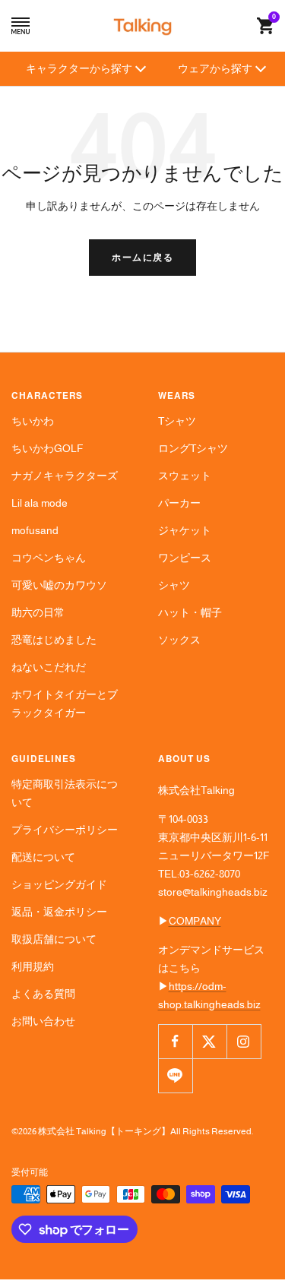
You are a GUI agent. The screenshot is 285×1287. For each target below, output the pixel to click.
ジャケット (184, 530)
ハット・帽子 (190, 612)
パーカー (179, 503)
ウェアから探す (215, 68)
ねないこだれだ (48, 667)
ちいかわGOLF (47, 448)
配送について (43, 857)
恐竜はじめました (54, 640)
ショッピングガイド (59, 884)
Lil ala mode (39, 503)
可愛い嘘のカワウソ (59, 585)
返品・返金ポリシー (59, 912)
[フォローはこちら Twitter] (209, 1041)
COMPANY (195, 921)
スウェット (184, 476)
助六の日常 (38, 612)
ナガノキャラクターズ (64, 476)
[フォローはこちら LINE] (175, 1075)
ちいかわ (32, 421)
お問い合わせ (43, 1021)
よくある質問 (43, 994)
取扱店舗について (54, 939)
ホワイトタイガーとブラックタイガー (64, 703)
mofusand (35, 530)
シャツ (174, 585)
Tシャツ (177, 421)
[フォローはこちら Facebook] (175, 1041)
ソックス (179, 640)
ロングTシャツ (193, 448)
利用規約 (32, 966)
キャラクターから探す (79, 68)
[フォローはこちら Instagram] (243, 1041)
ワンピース (184, 558)
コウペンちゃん (48, 558)
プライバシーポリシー (64, 830)
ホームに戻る (142, 257)
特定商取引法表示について (64, 793)
